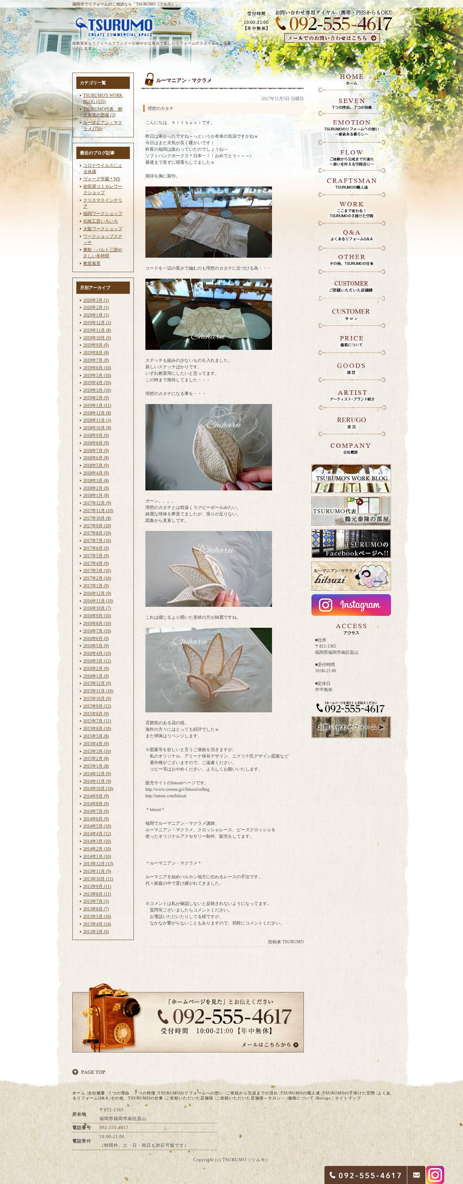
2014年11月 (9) (97, 781)
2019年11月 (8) (97, 330)
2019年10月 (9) (97, 337)
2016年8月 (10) (97, 623)
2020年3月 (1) (96, 300)
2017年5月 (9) (96, 555)
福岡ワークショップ (102, 213)
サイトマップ (348, 1098)
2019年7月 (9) (96, 360)
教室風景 (92, 263)
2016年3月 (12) (97, 661)
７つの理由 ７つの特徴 (132, 1093)
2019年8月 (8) (96, 352)
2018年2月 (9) (96, 488)
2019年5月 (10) (97, 375)
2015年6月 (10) (97, 728)
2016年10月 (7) (97, 608)
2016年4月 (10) (97, 653)
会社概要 (96, 1093)
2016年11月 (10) (98, 601)
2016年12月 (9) (97, 593)
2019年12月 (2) (97, 322)
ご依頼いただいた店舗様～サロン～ (250, 1098)
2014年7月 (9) (96, 811)
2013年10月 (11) (98, 878)
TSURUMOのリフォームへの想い (191, 1093)
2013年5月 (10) (97, 916)
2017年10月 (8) (97, 518)
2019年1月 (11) (97, 405)
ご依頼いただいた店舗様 (189, 1098)
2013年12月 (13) (98, 863)
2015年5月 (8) (96, 736)
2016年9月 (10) (97, 615)
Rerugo (324, 1098)
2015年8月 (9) (96, 713)
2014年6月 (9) (96, 818)
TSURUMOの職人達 (300, 1093)
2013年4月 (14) (97, 924)
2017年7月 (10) (97, 540)
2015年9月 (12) (97, 706)
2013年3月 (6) (96, 931)
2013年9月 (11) (97, 886)
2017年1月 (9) (96, 585)
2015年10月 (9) (97, 698)
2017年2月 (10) (97, 578)
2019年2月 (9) (96, 397)
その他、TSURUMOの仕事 (137, 1098)
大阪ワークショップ (102, 228)
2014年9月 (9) (96, 796)
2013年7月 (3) (96, 901)
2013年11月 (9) (97, 871)
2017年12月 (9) (97, 503)
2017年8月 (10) (97, 533)
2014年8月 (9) (96, 803)
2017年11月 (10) (98, 510)
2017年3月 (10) (97, 570)
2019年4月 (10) (97, 382)
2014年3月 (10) (97, 841)
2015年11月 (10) (98, 691)
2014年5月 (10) (97, 826)
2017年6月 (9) (96, 548)
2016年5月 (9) (96, 645)
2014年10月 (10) (98, 788)
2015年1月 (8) (96, 766)
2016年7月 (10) (97, 631)
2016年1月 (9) (96, 676)
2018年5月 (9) (96, 465)
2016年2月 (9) (96, 668)
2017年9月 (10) (97, 525)
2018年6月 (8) (96, 457)
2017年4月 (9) (96, 563)
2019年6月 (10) (97, 367)
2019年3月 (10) (97, 390)
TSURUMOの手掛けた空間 (349, 1093)
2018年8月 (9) (96, 443)
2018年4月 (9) (96, 473)
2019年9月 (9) (96, 345)
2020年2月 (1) (96, 307)
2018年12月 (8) (97, 413)
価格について (301, 1098)
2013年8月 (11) (97, 894)
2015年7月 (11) (97, 721)
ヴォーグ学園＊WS (101, 178)
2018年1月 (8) (96, 495)
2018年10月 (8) (97, 427)
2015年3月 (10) (97, 751)
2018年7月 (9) (96, 450)
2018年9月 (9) (96, 435)
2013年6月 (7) (96, 908)
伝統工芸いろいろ (100, 221)
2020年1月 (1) (96, 315)
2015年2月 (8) (96, 758)
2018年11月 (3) (97, 420)
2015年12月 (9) (97, 683)
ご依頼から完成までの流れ (252, 1093)
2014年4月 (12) (97, 833)
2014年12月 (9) (97, 773)
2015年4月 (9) (96, 743)
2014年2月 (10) (97, 848)
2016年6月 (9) (96, 638)
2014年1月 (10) (97, 856)
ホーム (78, 1093)
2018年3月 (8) (96, 480)
